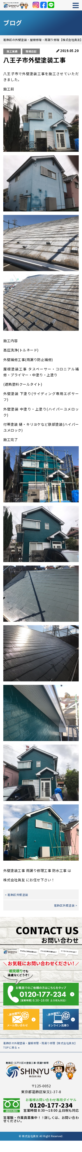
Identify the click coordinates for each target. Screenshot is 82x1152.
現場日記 (31, 51)
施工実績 (12, 51)
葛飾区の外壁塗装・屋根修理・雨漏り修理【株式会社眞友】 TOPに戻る (40, 1045)
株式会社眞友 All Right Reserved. (42, 1136)
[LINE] (51, 5)
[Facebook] (43, 5)
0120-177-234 (51, 1105)
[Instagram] (36, 5)
